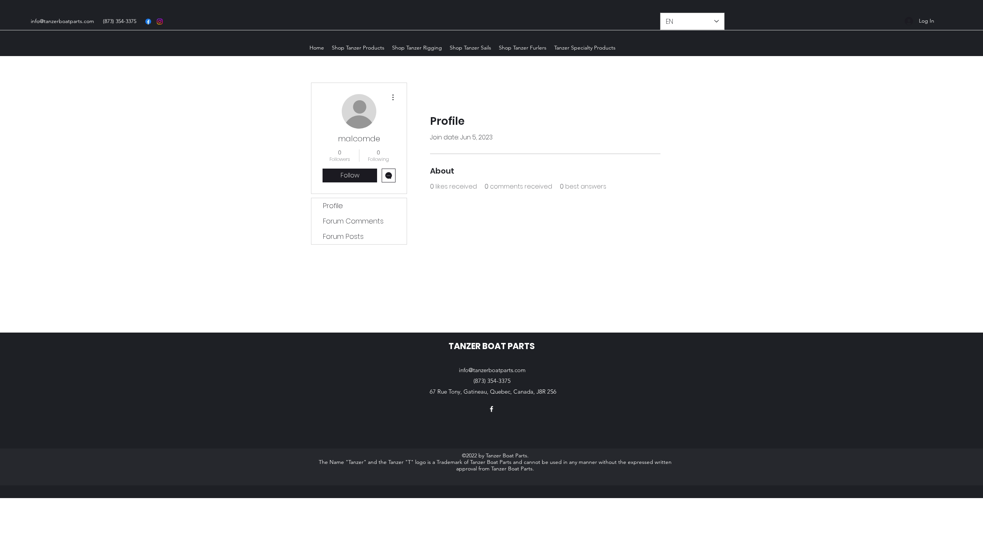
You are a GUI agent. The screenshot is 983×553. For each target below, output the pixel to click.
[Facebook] (148, 21)
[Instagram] (160, 21)
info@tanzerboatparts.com (62, 21)
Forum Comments (353, 221)
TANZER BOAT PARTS (491, 346)
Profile (333, 205)
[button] (358, 47)
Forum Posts (343, 236)
